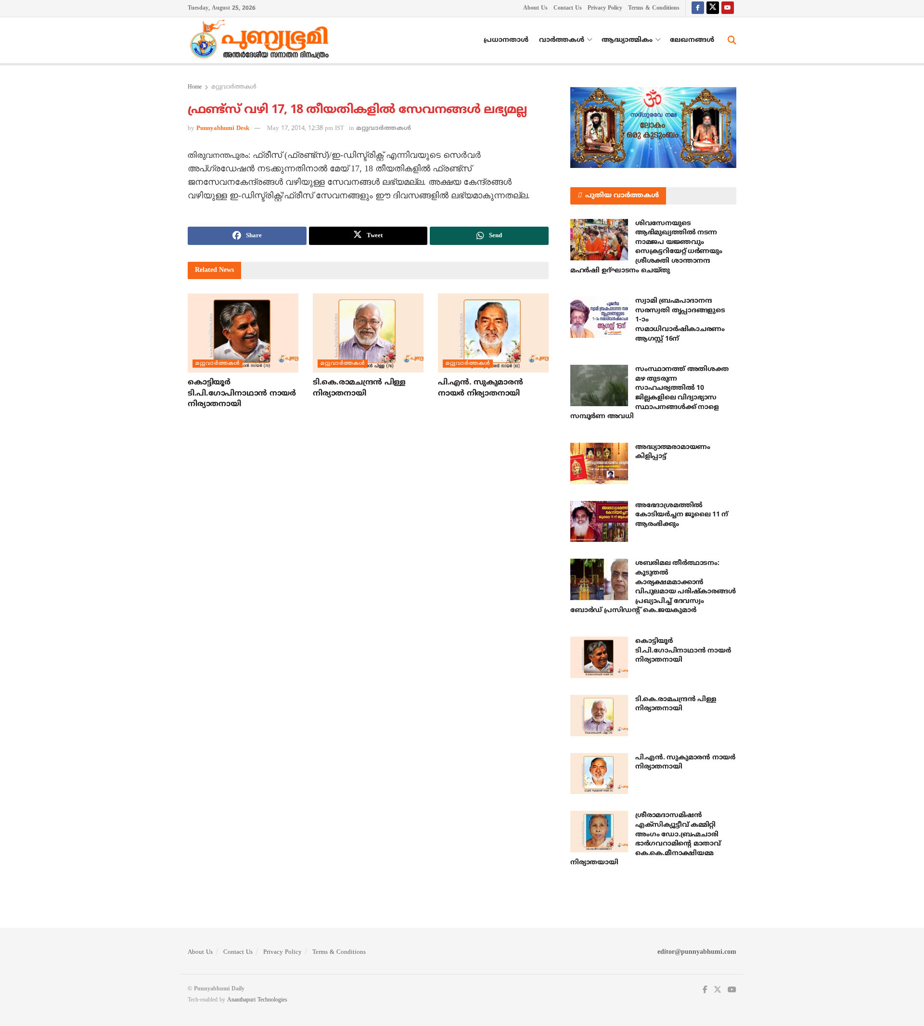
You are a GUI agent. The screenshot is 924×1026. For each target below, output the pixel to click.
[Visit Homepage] (262, 40)
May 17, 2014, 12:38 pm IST (305, 128)
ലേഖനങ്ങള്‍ (692, 40)
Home (195, 87)
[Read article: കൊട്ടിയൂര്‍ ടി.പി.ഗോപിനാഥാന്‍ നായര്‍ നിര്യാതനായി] (243, 333)
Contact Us (567, 8)
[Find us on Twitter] (712, 8)
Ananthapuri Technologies (257, 1000)
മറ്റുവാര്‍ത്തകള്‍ (234, 87)
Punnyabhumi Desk (222, 128)
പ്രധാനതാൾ (506, 40)
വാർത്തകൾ (561, 40)
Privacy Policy (605, 8)
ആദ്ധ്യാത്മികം (627, 40)
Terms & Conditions (654, 8)
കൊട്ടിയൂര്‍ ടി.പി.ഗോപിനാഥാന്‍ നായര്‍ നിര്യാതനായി (242, 393)
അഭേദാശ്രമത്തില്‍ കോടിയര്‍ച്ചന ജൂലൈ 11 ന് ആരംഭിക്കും (681, 514)
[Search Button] (732, 40)
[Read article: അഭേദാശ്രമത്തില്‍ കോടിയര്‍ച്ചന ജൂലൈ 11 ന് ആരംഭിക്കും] (599, 521)
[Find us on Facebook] (698, 8)
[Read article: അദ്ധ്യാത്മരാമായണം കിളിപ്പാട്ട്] (599, 463)
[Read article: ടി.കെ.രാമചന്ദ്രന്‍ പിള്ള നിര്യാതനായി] (368, 333)
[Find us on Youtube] (727, 8)
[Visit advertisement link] (653, 127)
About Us (535, 8)
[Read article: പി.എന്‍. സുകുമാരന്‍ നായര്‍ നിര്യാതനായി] (493, 333)
